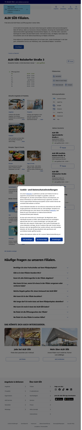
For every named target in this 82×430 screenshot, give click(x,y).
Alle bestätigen (27, 239)
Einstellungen (56, 239)
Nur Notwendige (42, 239)
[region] (41, 215)
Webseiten (29, 194)
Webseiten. (53, 210)
